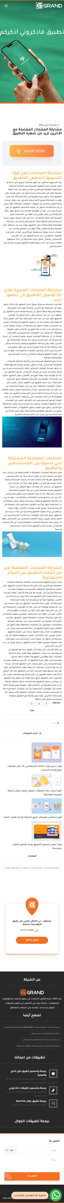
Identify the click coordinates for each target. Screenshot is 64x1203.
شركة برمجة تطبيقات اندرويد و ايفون (45, 1034)
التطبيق (12, 376)
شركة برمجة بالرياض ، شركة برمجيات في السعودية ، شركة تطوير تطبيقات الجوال (32, 868)
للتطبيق (25, 243)
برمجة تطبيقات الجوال (32, 1121)
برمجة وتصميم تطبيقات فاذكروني (27, 1088)
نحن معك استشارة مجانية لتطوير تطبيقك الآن (41, 1040)
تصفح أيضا (32, 1016)
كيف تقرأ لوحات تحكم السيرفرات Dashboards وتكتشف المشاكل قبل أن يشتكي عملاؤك (32, 1028)
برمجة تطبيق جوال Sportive (31, 1101)
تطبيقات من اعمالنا (29, 1058)
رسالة (53, 1160)
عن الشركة (32, 980)
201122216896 (27, 930)
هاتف (54, 1151)
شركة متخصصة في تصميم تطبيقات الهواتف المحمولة (38, 1046)
